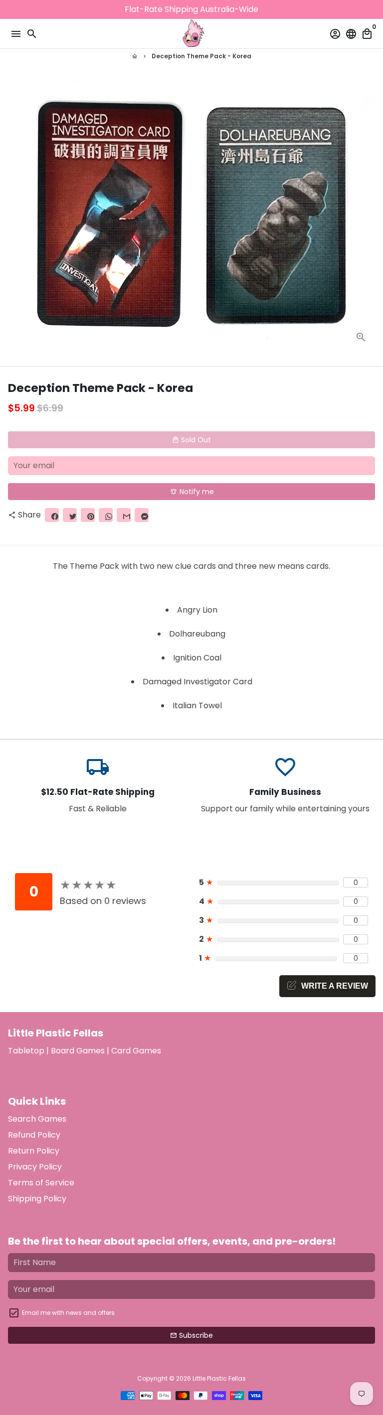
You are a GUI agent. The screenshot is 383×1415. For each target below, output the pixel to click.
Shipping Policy (37, 1198)
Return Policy (33, 1151)
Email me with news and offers (68, 1312)
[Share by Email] (124, 515)
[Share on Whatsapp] (106, 515)
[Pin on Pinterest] (88, 515)
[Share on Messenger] (142, 515)
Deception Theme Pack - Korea (201, 56)
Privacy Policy (35, 1166)
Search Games (37, 1119)
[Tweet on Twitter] (70, 515)
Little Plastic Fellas (219, 1378)
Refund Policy (34, 1135)
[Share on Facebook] (52, 515)
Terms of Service (41, 1182)
